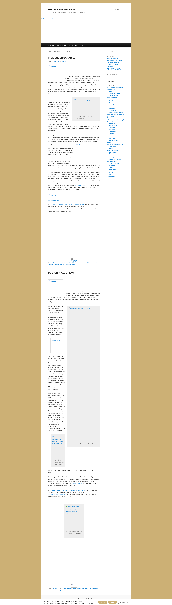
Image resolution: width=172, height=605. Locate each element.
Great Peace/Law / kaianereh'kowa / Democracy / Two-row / (115, 120)
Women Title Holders (115, 159)
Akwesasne (112, 123)
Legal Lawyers (113, 146)
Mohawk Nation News (62, 9)
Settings (122, 602)
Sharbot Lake (113, 169)
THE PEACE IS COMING (113, 68)
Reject (112, 602)
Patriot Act (62, 264)
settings (90, 603)
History (55, 588)
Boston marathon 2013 (68, 263)
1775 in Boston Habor (66, 588)
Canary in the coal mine (81, 263)
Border (111, 154)
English (83, 45)
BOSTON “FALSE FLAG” (61, 272)
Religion (111, 167)
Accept (103, 602)
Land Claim (112, 135)
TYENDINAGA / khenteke (116, 140)
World (111, 148)
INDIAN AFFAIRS (113, 95)
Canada (111, 101)
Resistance (112, 108)
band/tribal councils (114, 93)
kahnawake (112, 129)
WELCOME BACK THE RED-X (115, 70)
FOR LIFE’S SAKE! (112, 58)
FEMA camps (90, 263)
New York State (113, 173)
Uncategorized (111, 176)
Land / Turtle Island (112, 150)
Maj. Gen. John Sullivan (77, 590)
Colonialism (110, 99)
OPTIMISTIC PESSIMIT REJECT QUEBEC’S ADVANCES (113, 64)
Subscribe (51, 45)
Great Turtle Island (66, 590)
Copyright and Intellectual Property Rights (67, 45)
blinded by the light (77, 483)
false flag (58, 590)
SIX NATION (112, 139)
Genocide (55, 263)
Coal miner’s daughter (80, 185)
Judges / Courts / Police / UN (115, 144)
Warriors (113, 110)
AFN (110, 91)
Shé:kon (64, 61)
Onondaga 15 (110, 171)
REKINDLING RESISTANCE (114, 60)
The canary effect (70, 264)
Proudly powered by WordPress (86, 599)
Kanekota (111, 133)
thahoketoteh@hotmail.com (76, 204)
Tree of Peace (95, 590)
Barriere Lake (113, 152)
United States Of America (116, 112)
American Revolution (78, 588)
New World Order (112, 161)
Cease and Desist (112, 97)
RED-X (109, 175)
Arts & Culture (113, 125)
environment (112, 156)
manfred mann (87, 590)
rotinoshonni (112, 137)
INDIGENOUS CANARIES (61, 57)
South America (113, 158)
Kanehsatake (112, 131)
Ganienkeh (112, 127)
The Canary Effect (53, 200)
